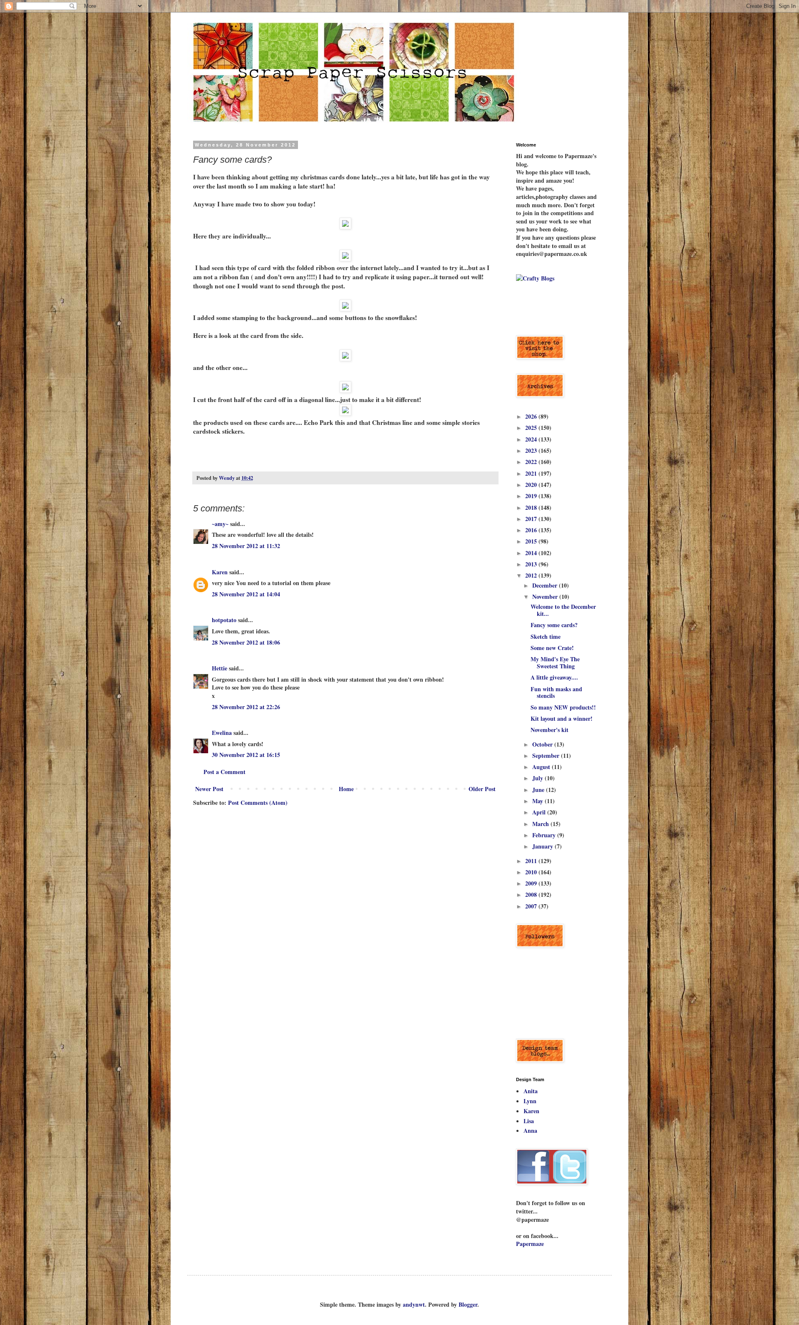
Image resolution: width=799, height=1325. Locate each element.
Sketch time (546, 636)
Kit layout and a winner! (562, 718)
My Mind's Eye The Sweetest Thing (555, 662)
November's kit (549, 729)
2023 (531, 450)
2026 (531, 416)
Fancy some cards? (554, 624)
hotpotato (224, 619)
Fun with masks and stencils (556, 692)
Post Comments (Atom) (258, 802)
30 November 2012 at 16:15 (246, 754)
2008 (531, 894)
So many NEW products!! (563, 707)
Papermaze (530, 1243)
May (538, 800)
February (544, 835)
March (541, 823)
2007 (531, 906)
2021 (531, 473)
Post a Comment (224, 771)
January (543, 846)
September (546, 755)
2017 (531, 518)
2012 (531, 575)
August (542, 766)
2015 (531, 541)
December (545, 585)
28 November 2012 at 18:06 (246, 642)
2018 (531, 507)
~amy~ (220, 523)
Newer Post (209, 788)
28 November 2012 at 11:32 (246, 545)
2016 (531, 530)
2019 (531, 495)
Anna (530, 1130)
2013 (531, 564)
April (539, 812)
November (545, 596)
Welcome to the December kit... (563, 610)
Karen (220, 572)
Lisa (529, 1121)
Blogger (468, 1304)
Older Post (482, 788)
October (543, 744)
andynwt (414, 1304)
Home (346, 788)
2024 (531, 439)
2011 (531, 860)
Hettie (219, 668)
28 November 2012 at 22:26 (246, 706)
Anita (531, 1091)
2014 (531, 552)
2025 (531, 427)
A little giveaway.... (554, 677)
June (539, 789)
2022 (531, 461)
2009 (531, 883)
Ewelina (222, 732)
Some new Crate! (552, 647)
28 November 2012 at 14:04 (246, 594)
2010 (531, 872)
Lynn (530, 1101)
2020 (531, 484)
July (538, 778)
